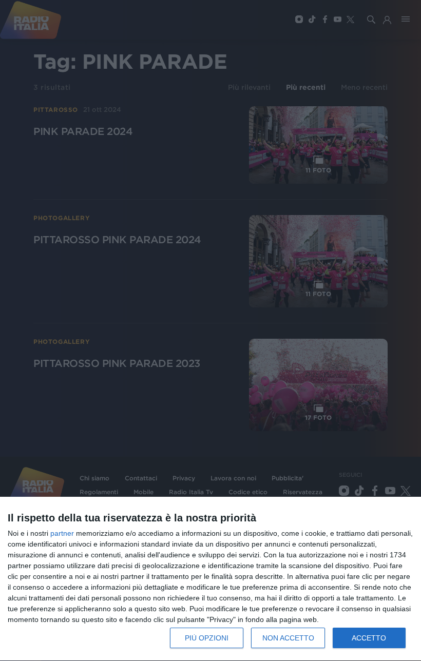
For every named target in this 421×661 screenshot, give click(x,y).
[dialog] (210, 579)
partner (62, 533)
